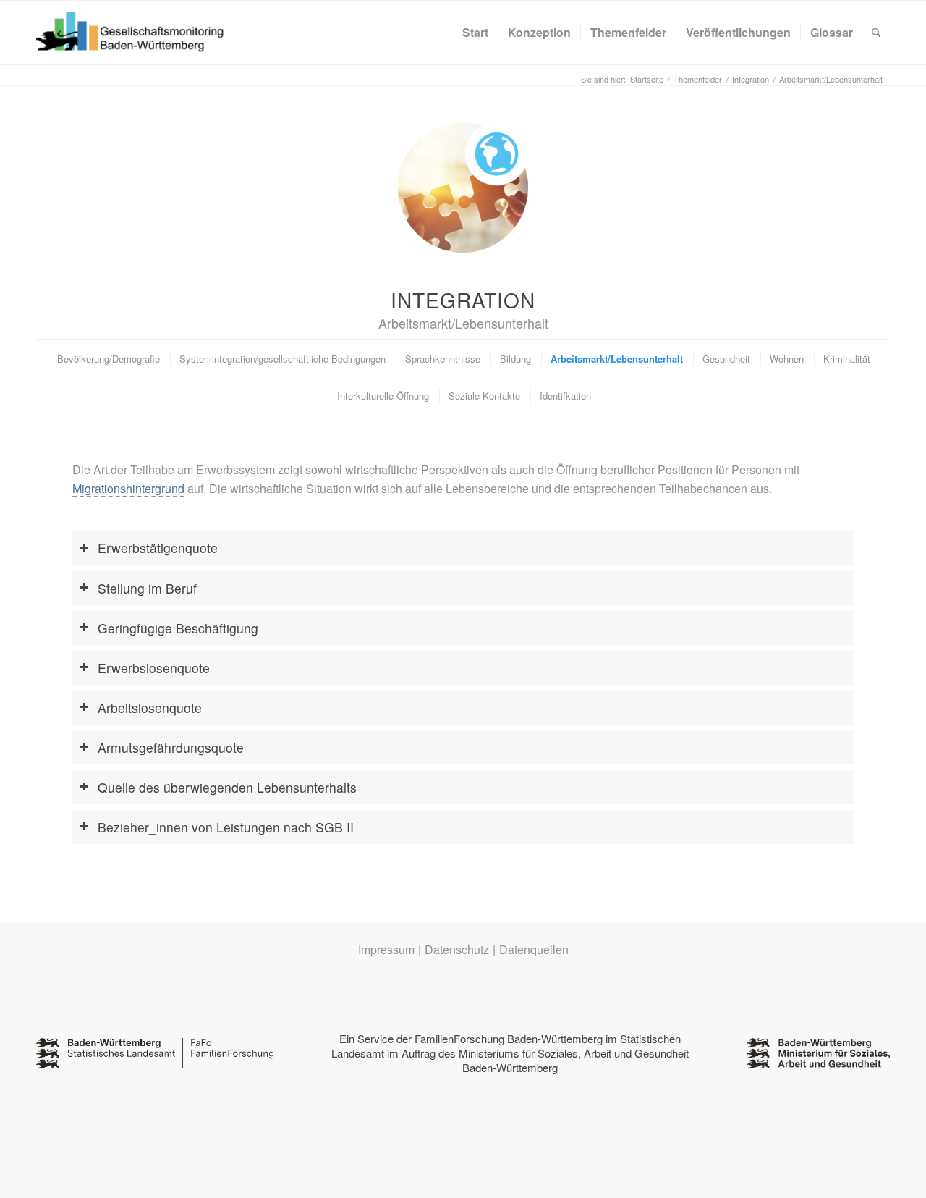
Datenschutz (457, 949)
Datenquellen (534, 949)
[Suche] (876, 32)
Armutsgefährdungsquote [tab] (171, 747)
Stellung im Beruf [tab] (147, 588)
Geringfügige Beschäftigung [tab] (178, 628)
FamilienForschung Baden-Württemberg (509, 1038)
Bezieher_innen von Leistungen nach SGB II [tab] (226, 827)
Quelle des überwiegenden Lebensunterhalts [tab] (227, 787)
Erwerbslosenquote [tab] (154, 668)
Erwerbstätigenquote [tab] (158, 548)
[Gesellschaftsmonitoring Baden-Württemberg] (137, 32)
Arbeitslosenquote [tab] (150, 708)
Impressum (386, 949)
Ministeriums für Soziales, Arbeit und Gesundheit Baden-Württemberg (574, 1060)
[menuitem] (475, 32)
